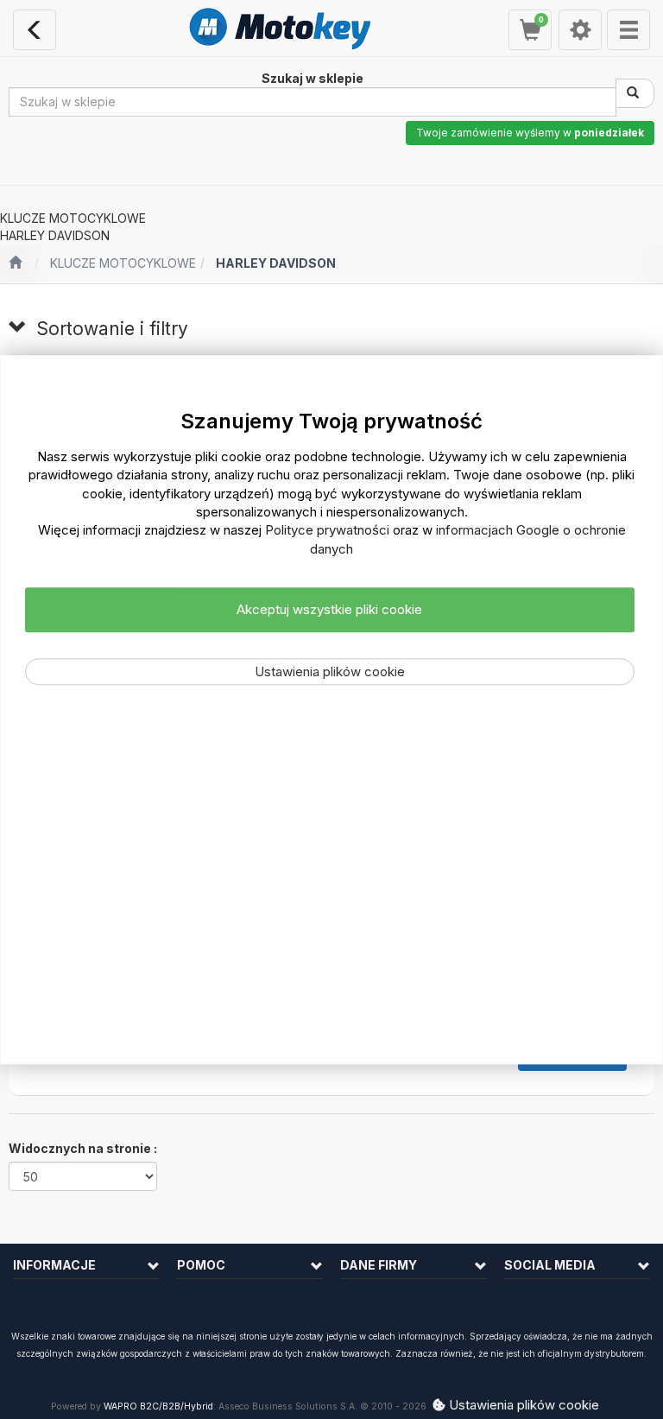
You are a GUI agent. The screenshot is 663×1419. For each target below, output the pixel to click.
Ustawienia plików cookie (330, 671)
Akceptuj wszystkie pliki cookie (329, 610)
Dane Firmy (378, 1264)
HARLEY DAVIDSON (276, 263)
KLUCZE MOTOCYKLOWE (123, 263)
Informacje (54, 1264)
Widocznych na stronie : (83, 1148)
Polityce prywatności (327, 531)
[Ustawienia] (580, 30)
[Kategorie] (628, 30)
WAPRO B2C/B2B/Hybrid (158, 1406)
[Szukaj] (635, 93)
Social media (550, 1264)
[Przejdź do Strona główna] (15, 263)
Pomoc (201, 1264)
